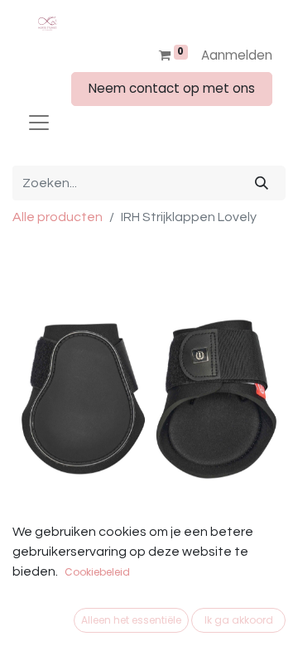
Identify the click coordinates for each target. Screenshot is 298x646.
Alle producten (57, 217)
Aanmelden (236, 55)
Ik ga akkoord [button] (238, 620)
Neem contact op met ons (172, 88)
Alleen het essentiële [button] (131, 620)
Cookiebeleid (97, 572)
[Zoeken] (262, 183)
